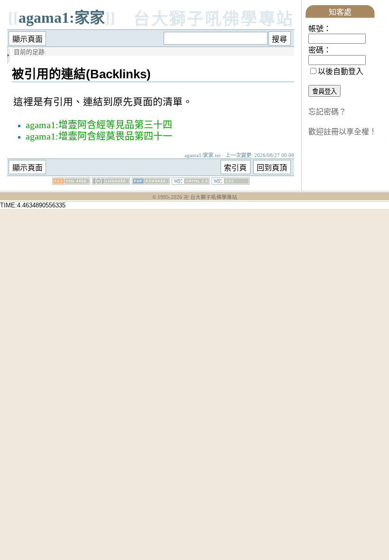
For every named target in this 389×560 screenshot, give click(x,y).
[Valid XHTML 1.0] (191, 182)
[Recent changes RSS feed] (71, 182)
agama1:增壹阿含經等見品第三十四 (99, 125)
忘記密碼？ (327, 112)
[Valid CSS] (231, 182)
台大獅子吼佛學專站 (213, 19)
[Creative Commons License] (111, 182)
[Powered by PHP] (151, 182)
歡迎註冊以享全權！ (342, 132)
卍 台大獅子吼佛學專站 (210, 197)
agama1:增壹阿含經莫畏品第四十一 (99, 136)
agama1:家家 (62, 17)
